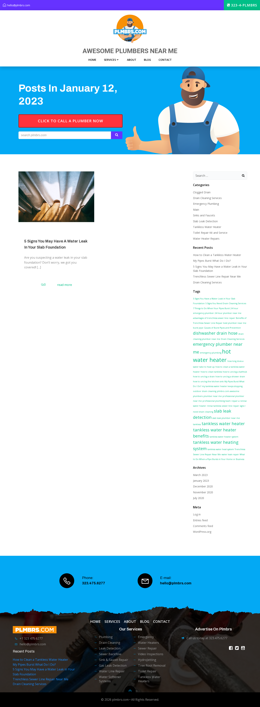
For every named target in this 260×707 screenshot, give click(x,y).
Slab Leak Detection (205, 221)
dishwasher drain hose (215, 333)
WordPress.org (202, 531)
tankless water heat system (220, 449)
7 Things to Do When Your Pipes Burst (211, 308)
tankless (197, 424)
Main (196, 209)
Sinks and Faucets (204, 215)
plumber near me (212, 396)
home (92, 60)
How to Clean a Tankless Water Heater (217, 255)
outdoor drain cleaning (204, 391)
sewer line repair (230, 406)
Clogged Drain (202, 192)
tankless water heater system (224, 436)
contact (165, 60)
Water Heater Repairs (206, 238)
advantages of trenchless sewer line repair (214, 318)
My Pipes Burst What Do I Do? (212, 260)
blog (147, 60)
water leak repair (230, 454)
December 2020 (203, 486)
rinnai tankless (214, 406)
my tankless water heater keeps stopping (222, 386)
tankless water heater (223, 423)
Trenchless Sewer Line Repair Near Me (217, 276)
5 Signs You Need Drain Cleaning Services (225, 303)
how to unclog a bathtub (235, 371)
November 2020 (203, 492)
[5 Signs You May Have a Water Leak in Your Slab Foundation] (56, 196)
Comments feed (203, 526)
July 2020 (198, 498)
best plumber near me (234, 323)
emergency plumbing (210, 352)
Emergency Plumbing (206, 204)
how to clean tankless (211, 371)
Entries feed (200, 520)
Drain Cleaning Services (207, 198)
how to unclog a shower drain (230, 376)
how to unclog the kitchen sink (208, 381)
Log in (197, 514)
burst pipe (198, 327)
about (131, 60)
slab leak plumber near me (226, 418)
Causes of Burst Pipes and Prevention (222, 327)
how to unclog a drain (204, 376)
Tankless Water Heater (207, 227)
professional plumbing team (217, 401)
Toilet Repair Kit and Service (210, 232)
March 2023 (200, 475)
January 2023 (201, 480)
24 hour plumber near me (228, 313)
